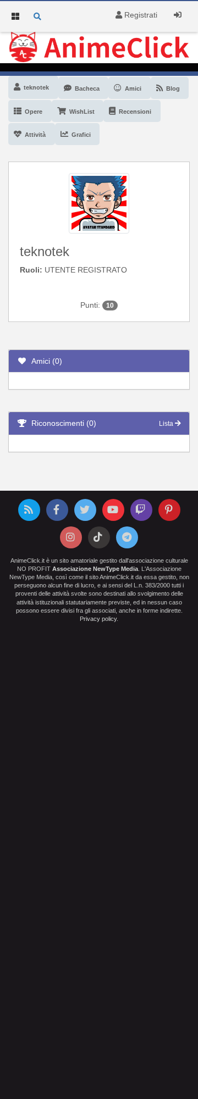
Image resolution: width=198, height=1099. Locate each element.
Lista (167, 424)
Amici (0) (44, 361)
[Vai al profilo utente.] (99, 202)
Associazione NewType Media (95, 568)
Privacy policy (98, 618)
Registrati (139, 14)
